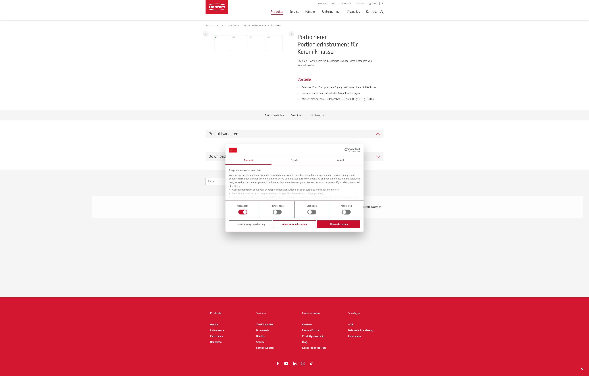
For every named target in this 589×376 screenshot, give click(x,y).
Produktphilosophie (313, 336)
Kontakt (371, 11)
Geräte (214, 324)
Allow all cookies (339, 224)
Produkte (277, 11)
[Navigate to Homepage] (226, 7)
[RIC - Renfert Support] (582, 369)
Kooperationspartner (314, 348)
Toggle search (381, 12)
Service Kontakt (265, 348)
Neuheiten (216, 342)
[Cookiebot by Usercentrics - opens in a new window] (346, 150)
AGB (350, 324)
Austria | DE (377, 3)
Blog (334, 3)
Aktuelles (353, 11)
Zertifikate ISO (264, 324)
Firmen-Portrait (311, 330)
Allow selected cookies (294, 224)
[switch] (277, 212)
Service (294, 11)
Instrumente (233, 25)
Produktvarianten (274, 116)
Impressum (354, 336)
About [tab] (340, 160)
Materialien (216, 336)
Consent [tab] (248, 160)
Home (208, 25)
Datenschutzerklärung (360, 330)
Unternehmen (331, 11)
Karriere (360, 3)
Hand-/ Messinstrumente (255, 25)
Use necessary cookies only (250, 224)
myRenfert (322, 3)
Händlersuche (317, 116)
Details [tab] (294, 160)
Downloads (346, 3)
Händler (310, 11)
